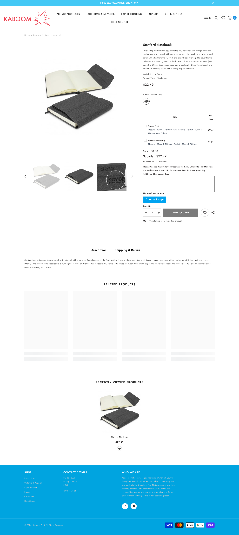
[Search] (216, 18)
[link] (46, 353)
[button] (25, 176)
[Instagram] (134, 506)
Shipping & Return (127, 250)
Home (27, 35)
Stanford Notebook (119, 436)
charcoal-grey (119, 448)
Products (37, 35)
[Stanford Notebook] (119, 411)
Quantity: (147, 206)
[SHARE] (212, 213)
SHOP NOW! (132, 2)
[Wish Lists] (223, 18)
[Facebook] (125, 506)
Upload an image (153, 193)
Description (98, 250)
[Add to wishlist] (205, 213)
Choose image (155, 199)
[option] (78, 97)
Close (213, 3)
